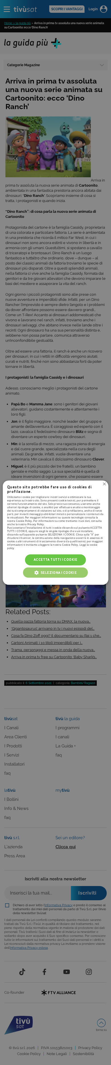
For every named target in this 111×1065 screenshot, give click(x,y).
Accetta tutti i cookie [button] (55, 560)
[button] (55, 572)
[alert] (55, 532)
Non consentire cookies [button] (104, 484)
